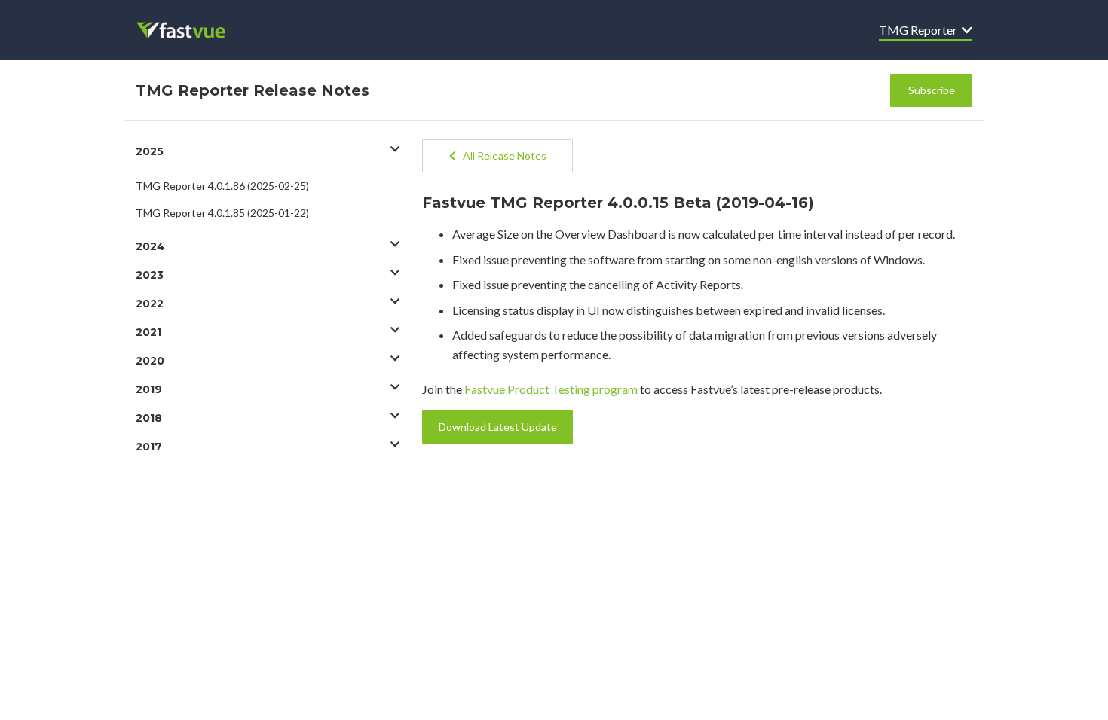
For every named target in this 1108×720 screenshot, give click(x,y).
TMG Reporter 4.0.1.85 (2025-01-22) (222, 212)
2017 (149, 446)
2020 (150, 361)
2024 (150, 246)
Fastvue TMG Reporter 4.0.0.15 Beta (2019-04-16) (618, 203)
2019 (149, 389)
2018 (149, 418)
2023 (150, 275)
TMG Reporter (920, 30)
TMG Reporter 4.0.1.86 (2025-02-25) (222, 185)
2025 (150, 151)
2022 (150, 303)
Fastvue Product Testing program (551, 389)
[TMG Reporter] (191, 30)
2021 (148, 332)
